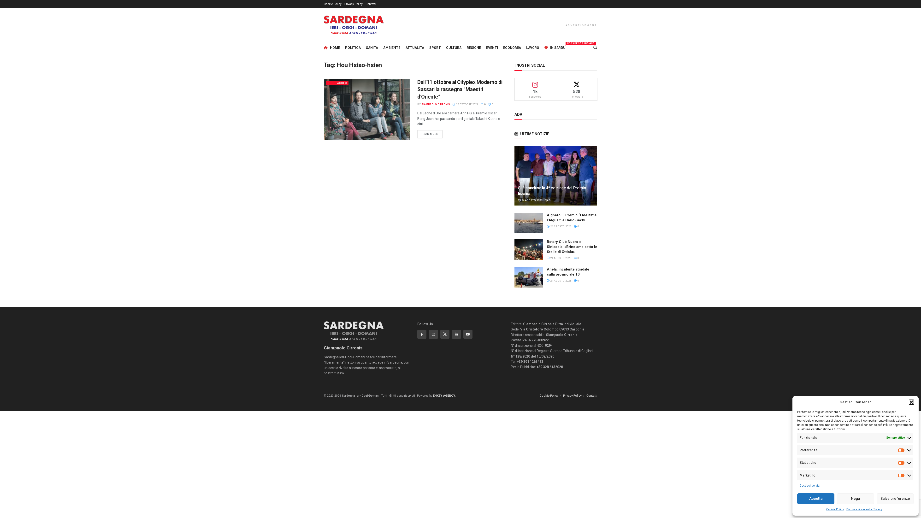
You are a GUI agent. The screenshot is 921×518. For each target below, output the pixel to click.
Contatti (371, 4)
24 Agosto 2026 (531, 200)
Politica (353, 48)
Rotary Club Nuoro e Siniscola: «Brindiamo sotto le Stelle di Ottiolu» (572, 247)
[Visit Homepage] (354, 25)
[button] (911, 402)
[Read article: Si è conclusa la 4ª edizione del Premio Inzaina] (555, 176)
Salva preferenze (895, 498)
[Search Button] (595, 48)
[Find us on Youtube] (467, 334)
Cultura (453, 48)
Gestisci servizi (810, 485)
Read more (432, 133)
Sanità (372, 48)
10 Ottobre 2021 (466, 104)
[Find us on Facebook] (421, 334)
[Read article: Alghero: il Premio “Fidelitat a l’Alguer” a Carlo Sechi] (528, 223)
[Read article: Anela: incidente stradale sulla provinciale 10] (528, 277)
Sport (435, 48)
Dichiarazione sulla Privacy (864, 509)
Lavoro (532, 48)
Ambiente (391, 48)
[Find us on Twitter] (444, 334)
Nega (855, 498)
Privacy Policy (353, 4)
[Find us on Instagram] (433, 334)
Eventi (492, 48)
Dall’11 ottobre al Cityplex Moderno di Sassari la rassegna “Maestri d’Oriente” (459, 89)
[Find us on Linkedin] (456, 334)
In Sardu (558, 47)
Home (335, 48)
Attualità (415, 48)
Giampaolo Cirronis (435, 104)
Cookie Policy (835, 509)
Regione (474, 48)
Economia (512, 48)
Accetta (816, 498)
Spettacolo (337, 83)
